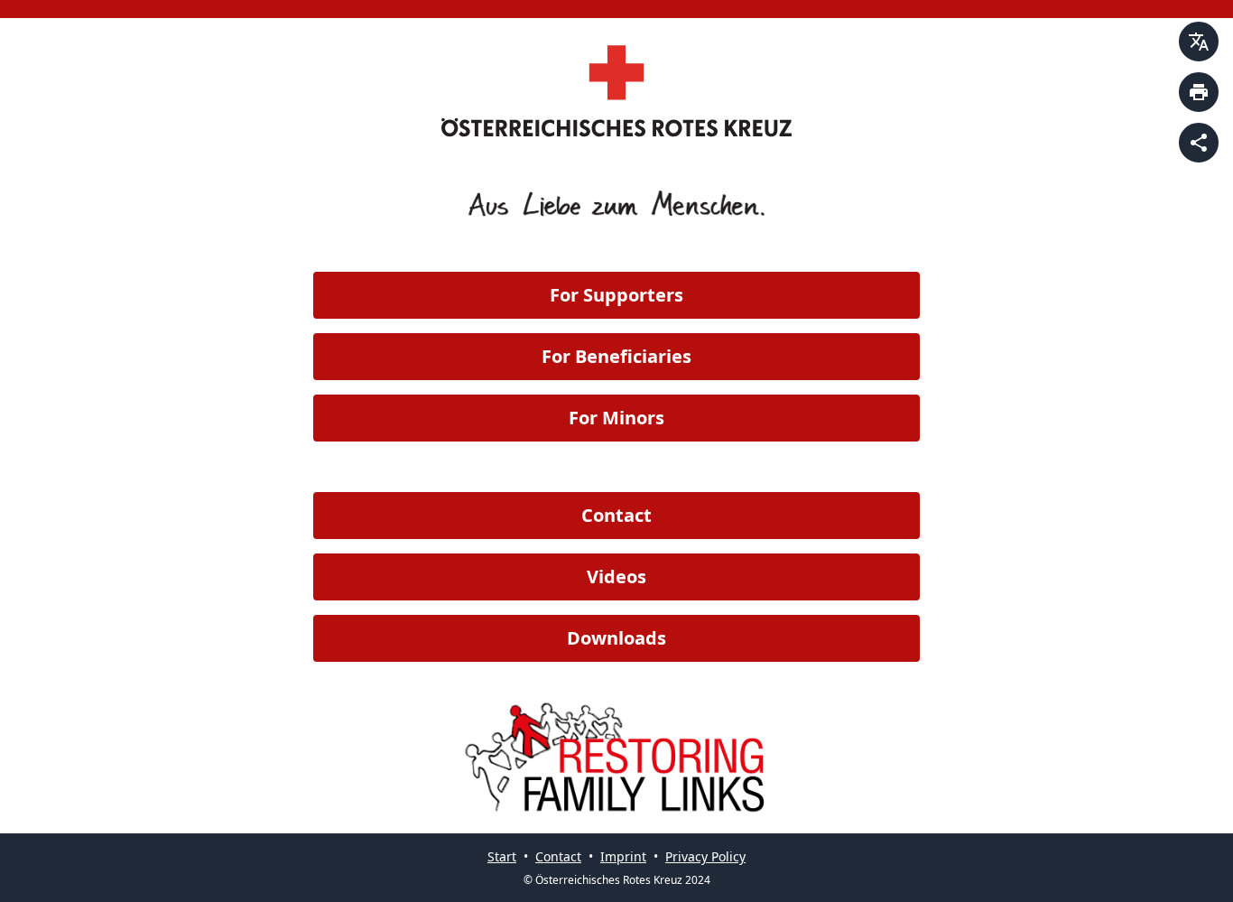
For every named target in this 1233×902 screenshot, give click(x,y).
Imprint (623, 856)
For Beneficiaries (616, 356)
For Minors (616, 417)
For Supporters (616, 295)
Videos (616, 576)
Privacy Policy (705, 856)
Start (501, 856)
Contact (616, 515)
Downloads (616, 638)
